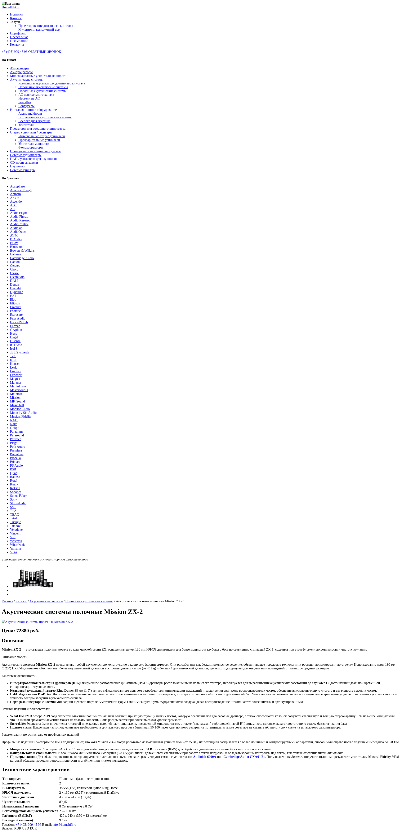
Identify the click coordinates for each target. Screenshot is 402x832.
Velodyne (16, 529)
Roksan (15, 488)
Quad (13, 473)
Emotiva (15, 307)
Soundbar (24, 102)
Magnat (15, 378)
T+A (13, 510)
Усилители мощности (33, 143)
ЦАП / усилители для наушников (34, 158)
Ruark (14, 484)
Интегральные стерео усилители (41, 136)
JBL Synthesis (19, 352)
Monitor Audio (20, 409)
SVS (13, 507)
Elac (13, 299)
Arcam (14, 197)
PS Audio (16, 465)
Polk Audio (17, 446)
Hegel (14, 337)
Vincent (15, 533)
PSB (13, 469)
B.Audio (16, 239)
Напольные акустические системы (43, 87)
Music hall (17, 405)
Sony (13, 499)
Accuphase (17, 186)
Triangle (15, 522)
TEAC (14, 514)
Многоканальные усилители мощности (38, 76)
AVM (14, 235)
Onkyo (14, 428)
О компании (19, 41)
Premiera (16, 450)
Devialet (15, 288)
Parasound (17, 435)
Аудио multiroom (30, 113)
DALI (14, 280)
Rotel (13, 480)
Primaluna (16, 454)
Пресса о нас (19, 37)
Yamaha (15, 548)
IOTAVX (16, 345)
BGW (14, 243)
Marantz (15, 382)
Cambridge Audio (22, 258)
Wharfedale (17, 544)
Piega (13, 443)
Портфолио (18, 33)
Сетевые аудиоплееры (25, 155)
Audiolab (16, 228)
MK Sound (17, 401)
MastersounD (19, 390)
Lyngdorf (16, 375)
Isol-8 (14, 348)
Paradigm (16, 431)
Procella (15, 458)
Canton (15, 262)
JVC (13, 356)
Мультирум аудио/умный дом (39, 29)
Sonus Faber (18, 495)
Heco (13, 333)
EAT (13, 296)
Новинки (16, 14)
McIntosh (16, 394)
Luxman (15, 371)
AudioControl (19, 224)
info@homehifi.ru (64, 824)
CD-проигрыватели (24, 162)
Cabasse (15, 254)
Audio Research (20, 220)
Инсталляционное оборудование (33, 109)
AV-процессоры (21, 72)
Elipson (15, 303)
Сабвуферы (26, 106)
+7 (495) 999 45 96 (14, 51)
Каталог (16, 18)
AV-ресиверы (19, 68)
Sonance (15, 492)
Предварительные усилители (39, 140)
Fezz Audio (17, 318)
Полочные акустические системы (42, 91)
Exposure (16, 314)
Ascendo (16, 201)
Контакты (17, 44)
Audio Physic (19, 216)
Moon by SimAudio (23, 412)
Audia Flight (18, 213)
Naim (13, 424)
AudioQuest (18, 231)
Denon (14, 284)
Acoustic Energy (21, 190)
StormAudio (18, 503)
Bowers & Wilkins (22, 250)
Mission (15, 397)
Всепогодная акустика (34, 121)
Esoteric (15, 311)
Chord (14, 269)
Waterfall (16, 541)
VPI (12, 537)
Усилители (26, 125)
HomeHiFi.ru (10, 7)
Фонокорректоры (30, 147)
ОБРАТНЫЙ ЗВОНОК (44, 51)
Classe (14, 273)
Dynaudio (16, 292)
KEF (13, 360)
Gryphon (16, 329)
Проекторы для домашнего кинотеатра (38, 128)
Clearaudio (17, 277)
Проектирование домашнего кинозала (45, 25)
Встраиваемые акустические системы (45, 117)
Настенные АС (29, 98)
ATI (12, 209)
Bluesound (17, 246)
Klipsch (15, 363)
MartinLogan (18, 386)
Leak (13, 367)
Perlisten (15, 439)
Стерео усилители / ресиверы (31, 132)
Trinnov (15, 526)
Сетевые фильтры (22, 170)
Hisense (15, 341)
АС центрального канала (36, 94)
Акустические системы (26, 79)
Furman (15, 326)
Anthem (15, 194)
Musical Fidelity (20, 416)
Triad (13, 518)
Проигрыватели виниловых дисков (35, 151)
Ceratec (15, 265)
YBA (13, 552)
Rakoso (15, 477)
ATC (13, 205)
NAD (14, 420)
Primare (15, 461)
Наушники (17, 166)
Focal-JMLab (19, 322)
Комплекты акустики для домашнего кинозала (51, 83)
